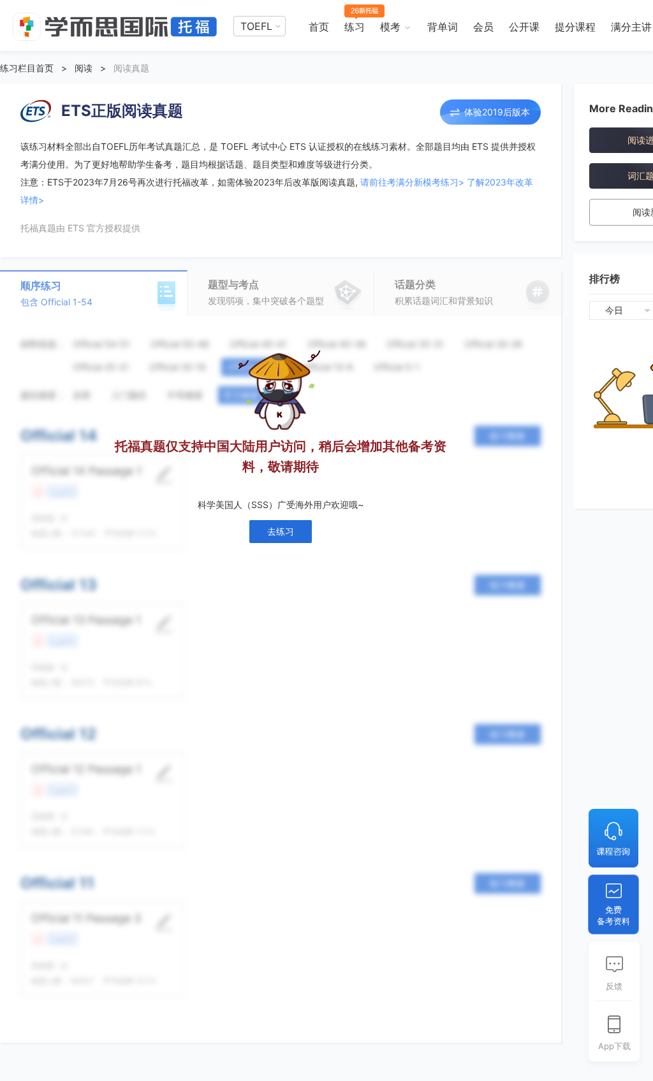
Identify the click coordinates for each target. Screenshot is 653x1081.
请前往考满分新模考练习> (412, 182)
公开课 (524, 26)
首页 (319, 26)
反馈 (614, 986)
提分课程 (575, 26)
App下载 (614, 1046)
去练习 (280, 531)
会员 (483, 26)
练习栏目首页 (27, 67)
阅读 (83, 67)
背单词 (442, 26)
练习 (354, 26)
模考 (390, 26)
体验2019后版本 (497, 111)
